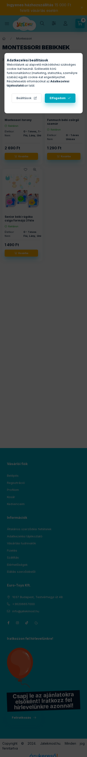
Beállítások (24, 98)
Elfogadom (58, 98)
